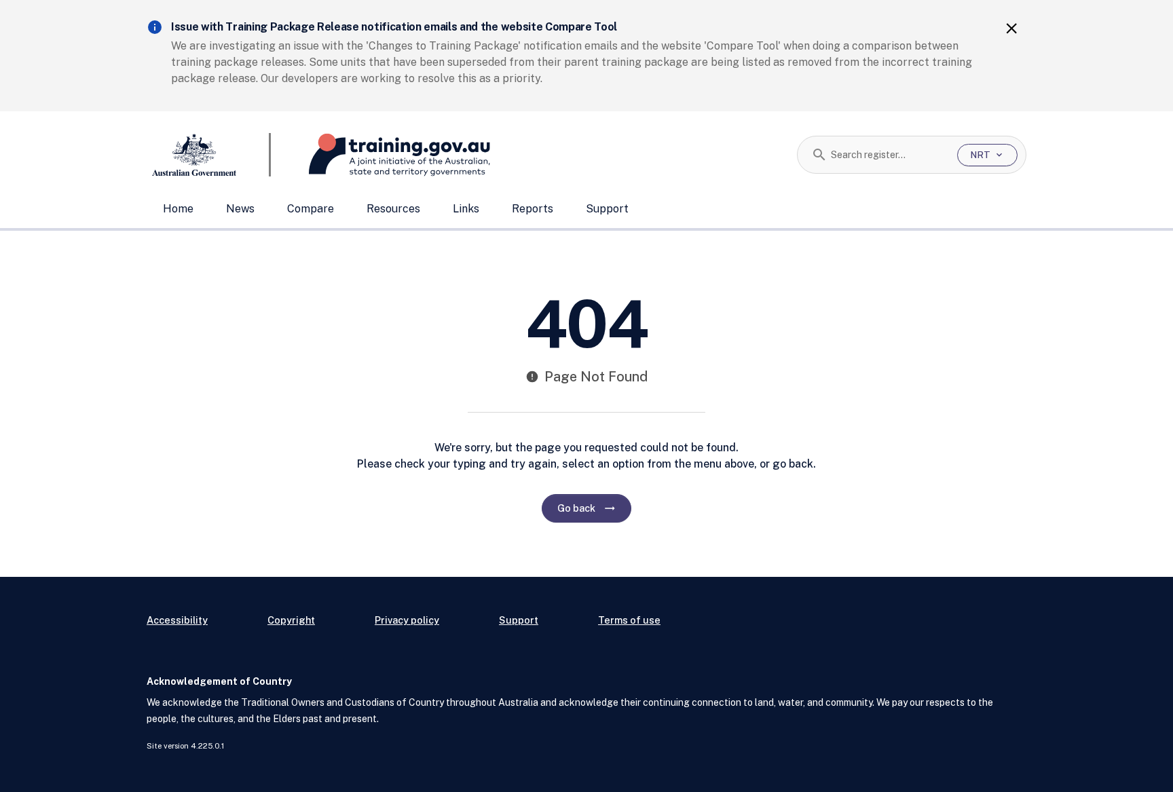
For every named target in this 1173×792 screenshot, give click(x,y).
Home (178, 208)
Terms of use (629, 620)
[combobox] (889, 154)
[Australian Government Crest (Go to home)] (209, 154)
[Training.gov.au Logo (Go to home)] (380, 154)
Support (607, 208)
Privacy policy (407, 620)
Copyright (291, 620)
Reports (532, 208)
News (240, 208)
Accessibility (177, 620)
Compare (310, 208)
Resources (393, 208)
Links (466, 208)
